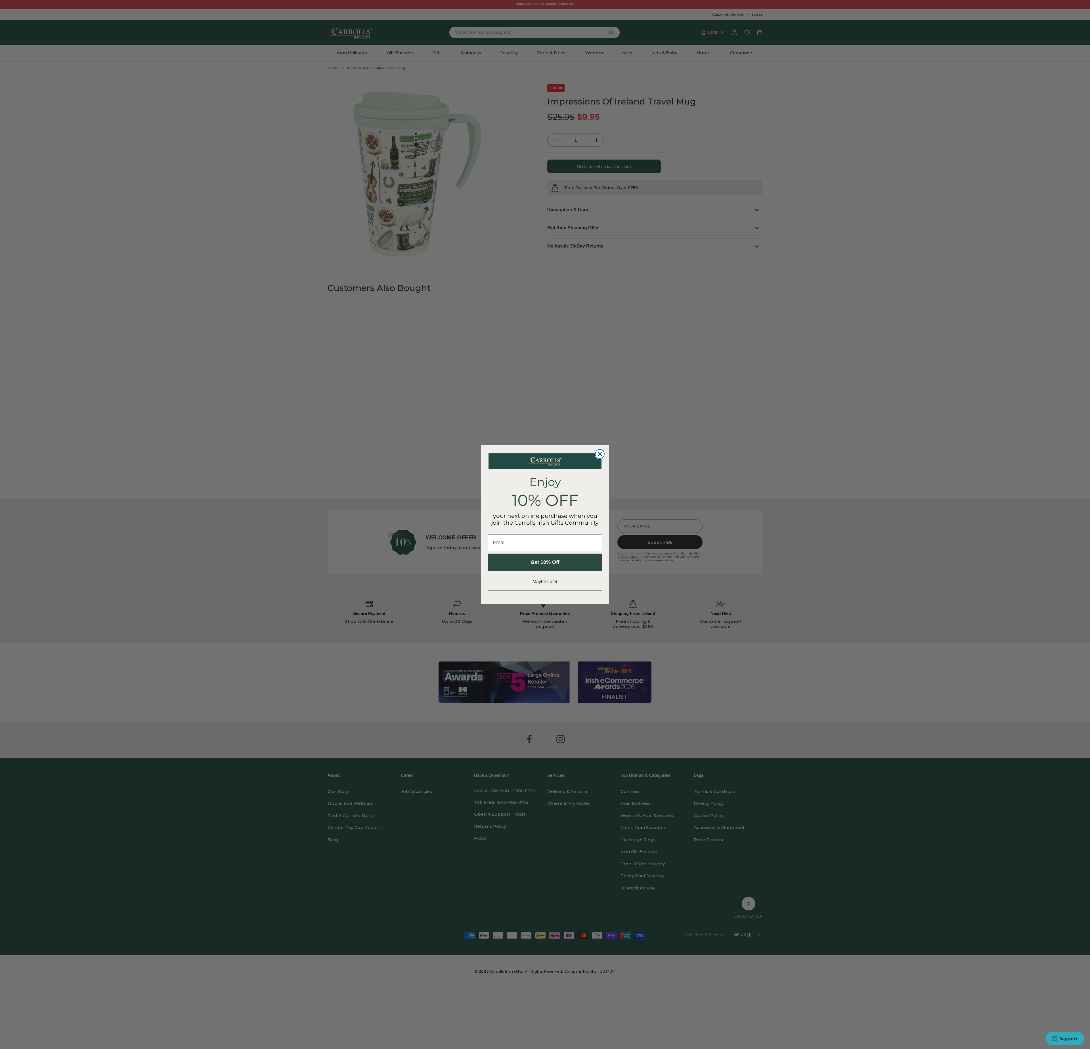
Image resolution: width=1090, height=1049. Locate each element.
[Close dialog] (599, 453)
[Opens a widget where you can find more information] (1064, 1039)
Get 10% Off (545, 562)
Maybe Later (545, 581)
